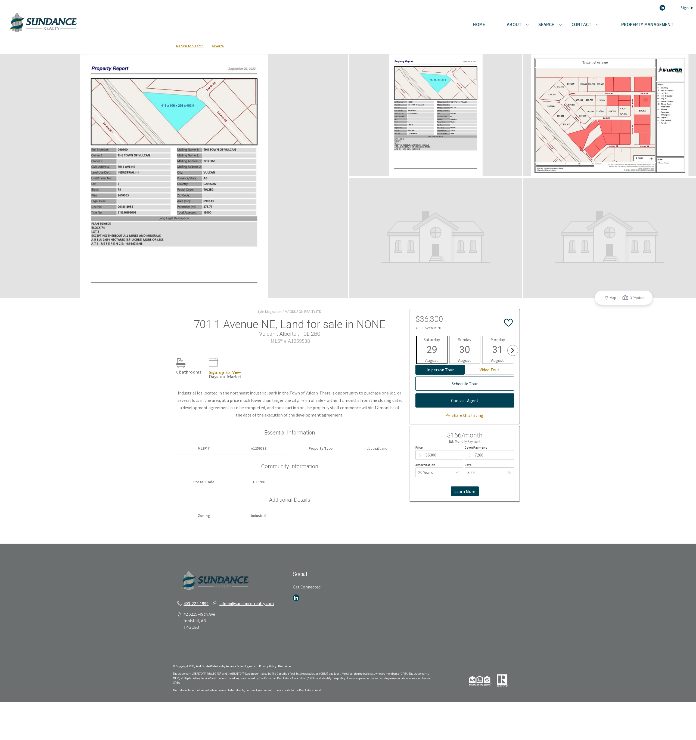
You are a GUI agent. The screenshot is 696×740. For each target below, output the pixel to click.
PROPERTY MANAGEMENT (647, 24)
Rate (468, 465)
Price (419, 447)
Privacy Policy (267, 666)
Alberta (218, 46)
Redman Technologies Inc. (242, 666)
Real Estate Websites (208, 666)
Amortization (425, 465)
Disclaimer (285, 666)
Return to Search (190, 46)
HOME (479, 24)
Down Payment (476, 447)
